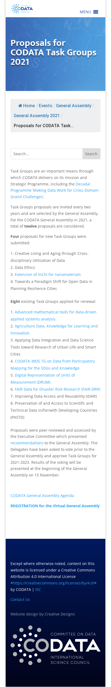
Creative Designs (60, 614)
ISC (38, 589)
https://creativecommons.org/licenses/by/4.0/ (53, 583)
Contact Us (20, 599)
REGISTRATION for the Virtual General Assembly (55, 505)
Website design (24, 614)
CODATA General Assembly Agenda (42, 495)
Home (29, 105)
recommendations (27, 442)
